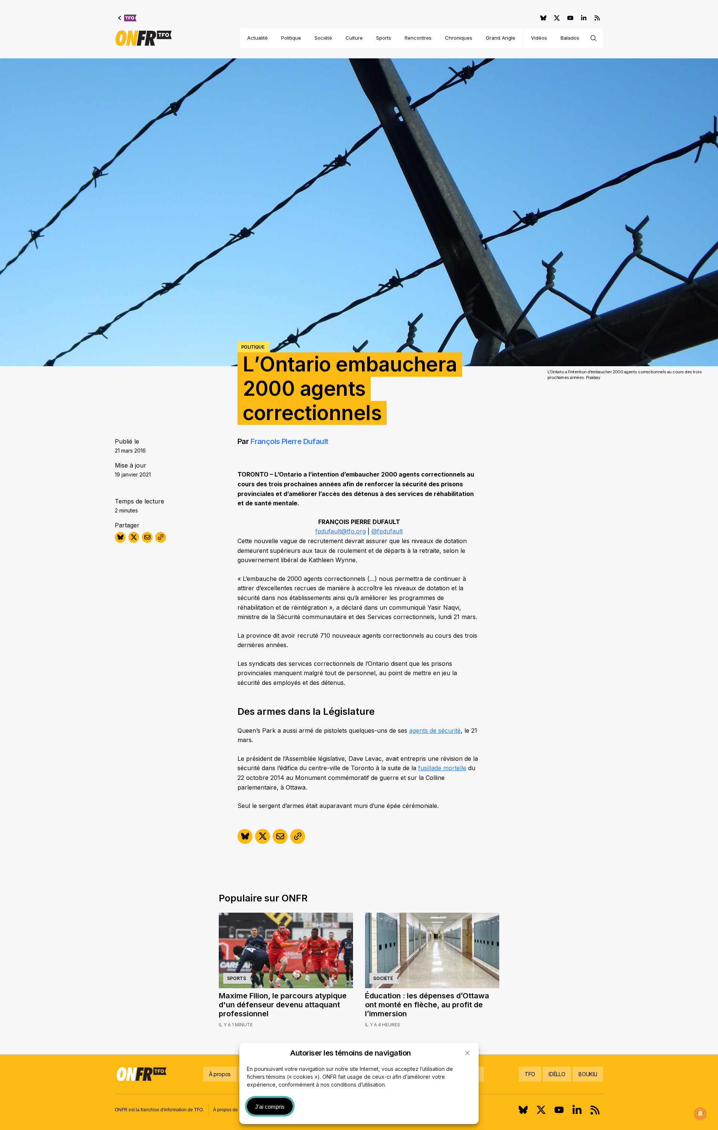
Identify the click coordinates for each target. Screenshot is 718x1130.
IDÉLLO (557, 1074)
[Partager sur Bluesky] (120, 537)
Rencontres (418, 38)
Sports (383, 38)
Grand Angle (500, 38)
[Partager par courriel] (147, 537)
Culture (354, 38)
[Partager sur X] (133, 537)
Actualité (257, 38)
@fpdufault (387, 531)
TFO (530, 1074)
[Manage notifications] (700, 1114)
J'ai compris (270, 1106)
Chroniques (458, 38)
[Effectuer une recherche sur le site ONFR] (593, 38)
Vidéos (539, 38)
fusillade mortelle (442, 768)
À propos (220, 1074)
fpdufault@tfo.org (340, 531)
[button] (467, 1053)
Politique (291, 38)
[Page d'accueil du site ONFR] (143, 38)
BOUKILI (588, 1074)
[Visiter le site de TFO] (127, 17)
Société (323, 38)
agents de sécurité (435, 730)
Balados (570, 38)
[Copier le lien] (160, 537)
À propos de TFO (230, 1109)
